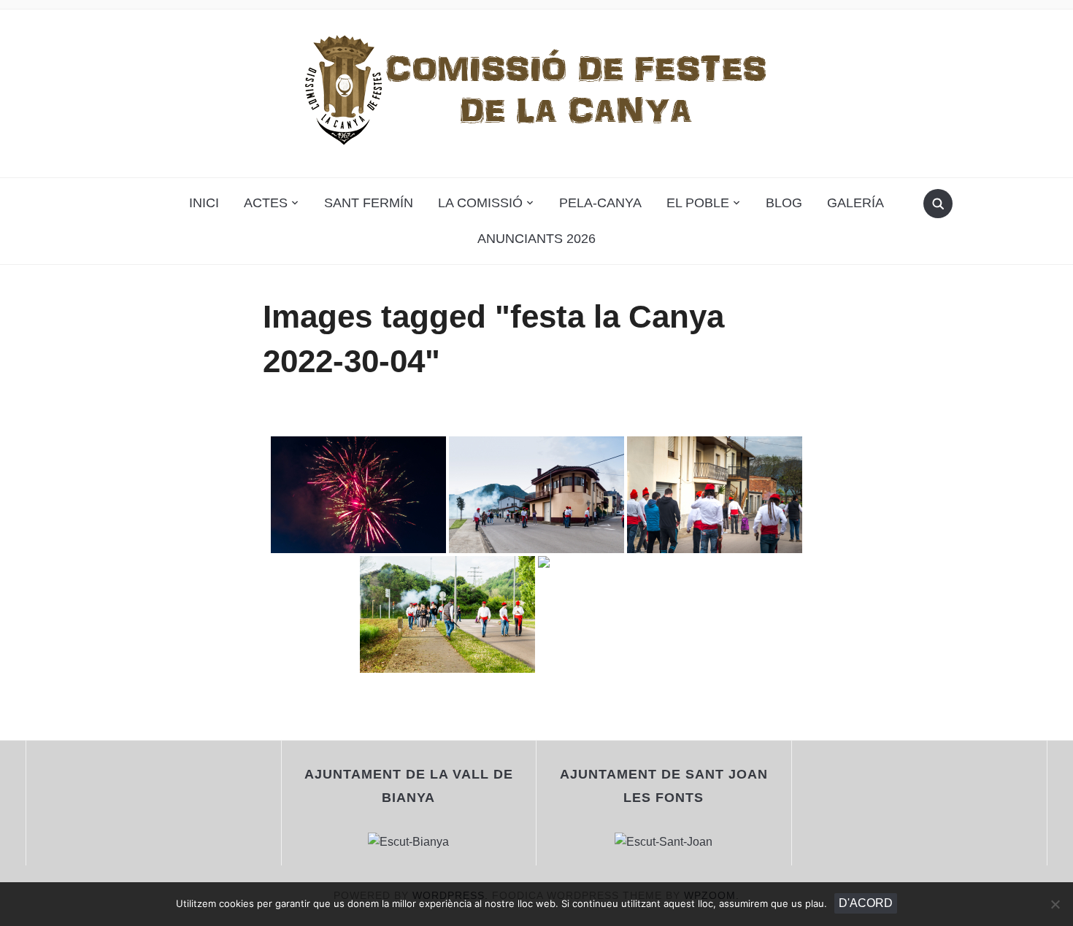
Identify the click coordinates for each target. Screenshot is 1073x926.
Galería (855, 203)
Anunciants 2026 (536, 238)
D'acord (866, 903)
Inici (204, 203)
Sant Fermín (368, 203)
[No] (1054, 904)
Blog (784, 203)
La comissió (480, 203)
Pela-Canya (600, 203)
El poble (697, 203)
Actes (266, 203)
